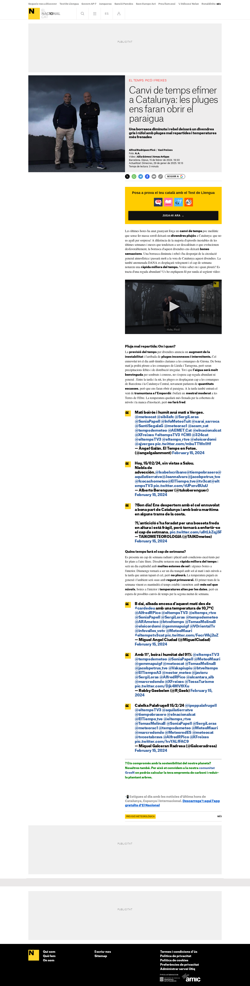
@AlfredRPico (148, 613)
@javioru (200, 673)
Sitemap (101, 956)
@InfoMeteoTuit (176, 421)
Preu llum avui (166, 4)
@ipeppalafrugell (201, 706)
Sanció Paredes (123, 4)
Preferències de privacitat (179, 964)
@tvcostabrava (148, 737)
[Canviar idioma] (107, 13)
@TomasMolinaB (200, 622)
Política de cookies (174, 960)
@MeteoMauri (179, 631)
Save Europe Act (146, 4)
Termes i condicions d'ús (178, 951)
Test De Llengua (69, 4)
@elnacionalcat (207, 430)
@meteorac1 (175, 426)
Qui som (49, 951)
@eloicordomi (203, 439)
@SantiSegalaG (149, 426)
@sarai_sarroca (205, 421)
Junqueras (105, 4)
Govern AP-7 (88, 4)
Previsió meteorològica (140, 817)
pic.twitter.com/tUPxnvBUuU (181, 486)
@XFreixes (144, 435)
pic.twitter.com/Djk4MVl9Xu (162, 686)
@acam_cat (198, 426)
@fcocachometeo (151, 481)
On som (48, 960)
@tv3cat (203, 481)
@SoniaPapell (147, 421)
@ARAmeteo (147, 622)
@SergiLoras (187, 417)
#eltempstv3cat (149, 635)
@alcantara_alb (200, 677)
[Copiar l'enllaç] (160, 176)
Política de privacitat (175, 956)
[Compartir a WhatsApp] (134, 176)
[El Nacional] (34, 13)
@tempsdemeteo (151, 430)
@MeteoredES (178, 733)
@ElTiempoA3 (148, 673)
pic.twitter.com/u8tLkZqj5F (196, 532)
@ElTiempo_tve (182, 481)
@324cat (200, 435)
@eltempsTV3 (148, 439)
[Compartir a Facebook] (147, 176)
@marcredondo (149, 682)
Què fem (49, 956)
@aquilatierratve (177, 710)
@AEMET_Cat (180, 430)
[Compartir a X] (127, 176)
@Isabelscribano (170, 472)
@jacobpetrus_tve (204, 477)
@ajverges (144, 444)
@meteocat (145, 417)
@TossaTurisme (199, 682)
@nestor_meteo (176, 673)
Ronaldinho (209, 4)
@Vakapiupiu (180, 668)
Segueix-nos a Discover (42, 4)
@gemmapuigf (175, 626)
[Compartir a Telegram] (140, 176)
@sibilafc (165, 417)
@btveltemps (171, 622)
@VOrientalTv (202, 626)
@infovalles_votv (150, 631)
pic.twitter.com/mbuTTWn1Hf (183, 444)
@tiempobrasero (202, 472)
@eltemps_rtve (175, 439)
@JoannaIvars (174, 477)
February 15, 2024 (188, 453)
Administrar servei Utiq (177, 969)
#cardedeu (145, 608)
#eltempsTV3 (167, 435)
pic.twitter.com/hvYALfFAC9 (162, 742)
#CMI (186, 435)
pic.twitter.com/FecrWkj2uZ (191, 635)
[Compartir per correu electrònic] (154, 176)
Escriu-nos (103, 951)
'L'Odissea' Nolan (188, 4)
